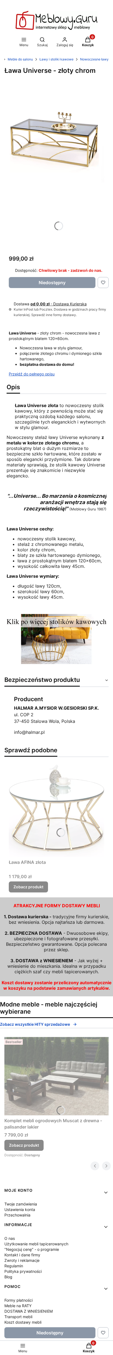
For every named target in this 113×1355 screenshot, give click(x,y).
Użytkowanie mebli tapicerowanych (36, 1243)
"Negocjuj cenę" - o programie (31, 1249)
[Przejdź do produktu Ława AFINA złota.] (56, 809)
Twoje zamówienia (20, 1204)
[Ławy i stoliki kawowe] (56, 662)
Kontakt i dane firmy (22, 1254)
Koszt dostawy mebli (22, 1322)
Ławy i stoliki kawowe (56, 59)
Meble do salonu (20, 59)
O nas (9, 1238)
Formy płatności (18, 1300)
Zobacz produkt (28, 886)
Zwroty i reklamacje (21, 1260)
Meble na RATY (18, 1305)
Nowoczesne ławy (94, 59)
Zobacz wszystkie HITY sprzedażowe (35, 1024)
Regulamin (13, 1265)
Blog (8, 1276)
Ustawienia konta (19, 1209)
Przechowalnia (17, 1215)
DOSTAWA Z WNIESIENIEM (28, 1311)
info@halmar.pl (29, 732)
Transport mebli (18, 1316)
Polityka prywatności (23, 1271)
